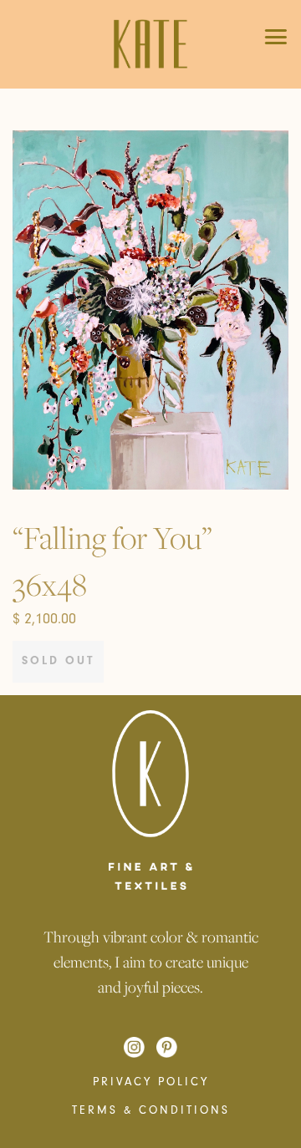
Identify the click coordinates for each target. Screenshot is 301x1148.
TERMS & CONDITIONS (151, 1110)
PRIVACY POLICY (151, 1082)
